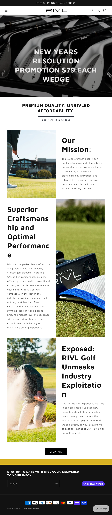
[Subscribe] (56, 483)
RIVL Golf (18, 508)
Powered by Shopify (31, 508)
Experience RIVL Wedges (56, 119)
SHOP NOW (56, 452)
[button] (6, 10)
